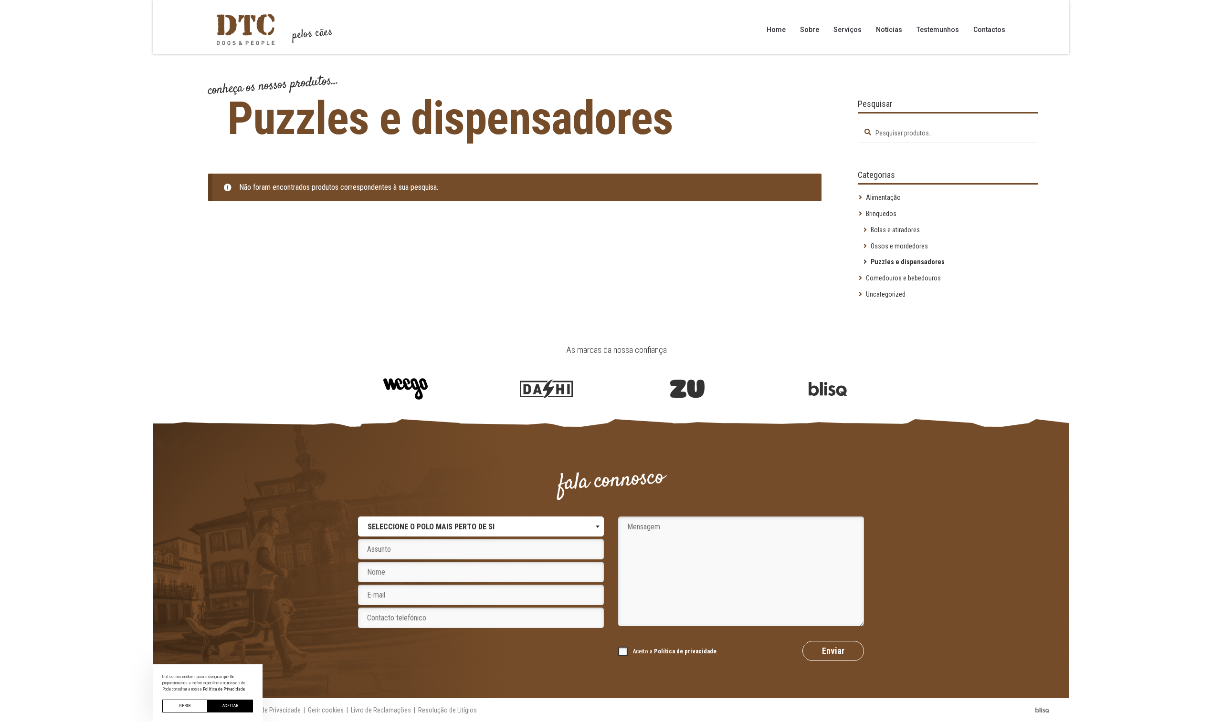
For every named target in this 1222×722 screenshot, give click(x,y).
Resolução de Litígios (447, 710)
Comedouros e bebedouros (903, 278)
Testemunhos (937, 29)
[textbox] (431, 526)
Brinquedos (881, 213)
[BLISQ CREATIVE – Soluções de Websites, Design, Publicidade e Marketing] (1042, 710)
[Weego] (405, 389)
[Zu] (687, 389)
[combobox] (481, 526)
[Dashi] (546, 389)
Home (776, 29)
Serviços (847, 29)
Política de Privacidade (270, 710)
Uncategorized (886, 294)
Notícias (889, 29)
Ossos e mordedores (899, 246)
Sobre (809, 29)
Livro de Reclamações (381, 710)
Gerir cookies (326, 710)
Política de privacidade (685, 651)
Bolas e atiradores (895, 230)
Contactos (989, 29)
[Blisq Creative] (828, 389)
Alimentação (883, 197)
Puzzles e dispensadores (908, 262)
